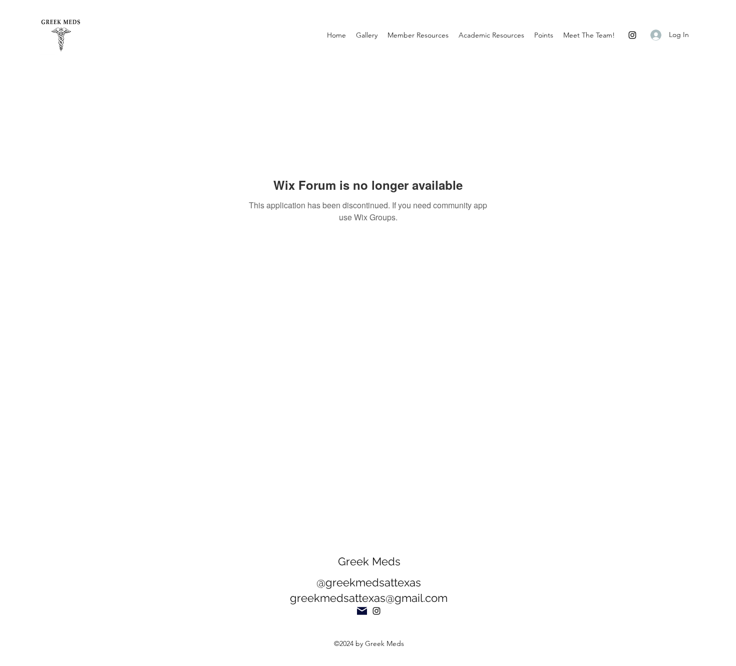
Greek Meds (369, 561)
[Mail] (362, 611)
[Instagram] (632, 35)
